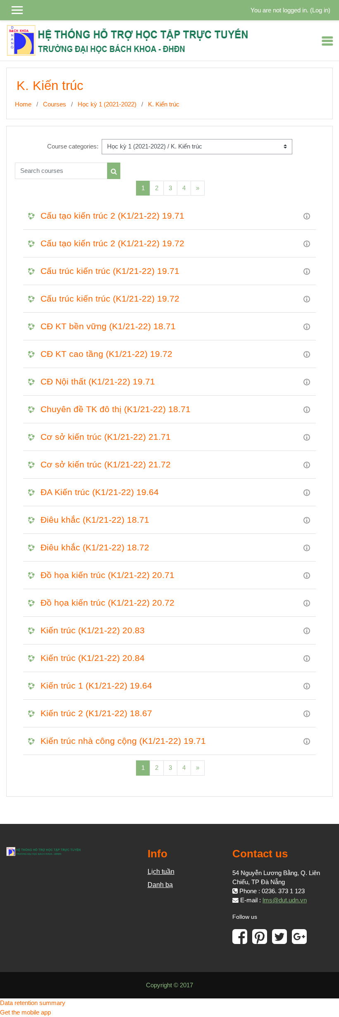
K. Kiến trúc (163, 104)
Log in (320, 10)
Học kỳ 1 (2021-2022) (107, 104)
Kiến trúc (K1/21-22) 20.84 (93, 658)
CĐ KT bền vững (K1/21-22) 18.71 (108, 326)
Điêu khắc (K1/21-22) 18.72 (95, 547)
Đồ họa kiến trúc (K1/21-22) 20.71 (107, 575)
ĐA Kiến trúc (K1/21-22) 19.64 (100, 492)
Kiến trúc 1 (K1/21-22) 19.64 (96, 685)
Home (23, 104)
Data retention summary (32, 1003)
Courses (54, 104)
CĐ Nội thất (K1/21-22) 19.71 (98, 381)
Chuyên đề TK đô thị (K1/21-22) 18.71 (116, 409)
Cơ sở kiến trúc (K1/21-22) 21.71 (106, 436)
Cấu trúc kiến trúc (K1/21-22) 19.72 (110, 298)
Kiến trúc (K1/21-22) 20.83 (93, 630)
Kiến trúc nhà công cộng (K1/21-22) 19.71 (123, 741)
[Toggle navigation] (327, 41)
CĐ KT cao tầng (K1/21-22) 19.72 (106, 354)
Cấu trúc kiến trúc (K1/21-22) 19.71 (110, 271)
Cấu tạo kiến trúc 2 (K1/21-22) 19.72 (112, 243)
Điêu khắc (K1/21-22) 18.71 (95, 519)
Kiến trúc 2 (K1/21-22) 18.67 (96, 713)
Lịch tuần (161, 871)
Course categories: (72, 146)
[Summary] (306, 215)
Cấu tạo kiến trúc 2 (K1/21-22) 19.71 (112, 215)
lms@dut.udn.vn (285, 900)
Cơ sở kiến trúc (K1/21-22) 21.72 (106, 464)
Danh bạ (160, 884)
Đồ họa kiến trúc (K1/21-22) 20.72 (107, 602)
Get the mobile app (25, 1012)
